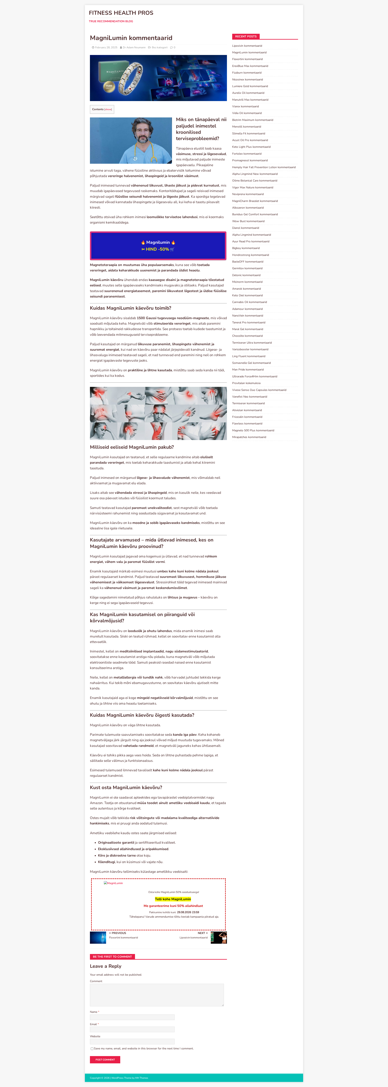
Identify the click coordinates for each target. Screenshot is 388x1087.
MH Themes (141, 1078)
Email (94, 1024)
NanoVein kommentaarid (247, 316)
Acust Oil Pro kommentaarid (250, 140)
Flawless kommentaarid (247, 423)
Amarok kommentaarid (246, 289)
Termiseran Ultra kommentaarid (252, 343)
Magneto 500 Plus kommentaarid (253, 430)
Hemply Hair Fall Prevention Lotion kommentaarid (264, 167)
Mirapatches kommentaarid (249, 437)
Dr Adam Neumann (134, 47)
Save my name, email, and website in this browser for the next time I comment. (144, 1048)
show (108, 109)
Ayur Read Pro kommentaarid (250, 241)
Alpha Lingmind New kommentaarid (255, 174)
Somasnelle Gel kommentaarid (251, 363)
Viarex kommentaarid (245, 106)
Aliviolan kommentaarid (247, 410)
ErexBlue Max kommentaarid (250, 66)
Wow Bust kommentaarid (248, 221)
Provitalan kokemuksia (246, 383)
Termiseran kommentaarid (248, 403)
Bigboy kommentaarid (246, 248)
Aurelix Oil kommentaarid (248, 93)
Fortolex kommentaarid (246, 154)
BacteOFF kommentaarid (247, 262)
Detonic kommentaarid (246, 275)
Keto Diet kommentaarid (247, 295)
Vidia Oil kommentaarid (247, 113)
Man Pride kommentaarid (248, 369)
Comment (96, 981)
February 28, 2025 (106, 47)
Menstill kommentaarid (246, 127)
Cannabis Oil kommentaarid (249, 302)
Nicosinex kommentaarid (247, 79)
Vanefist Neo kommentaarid (249, 397)
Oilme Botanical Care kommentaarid (254, 181)
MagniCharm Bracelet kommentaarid (255, 201)
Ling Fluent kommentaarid (248, 356)
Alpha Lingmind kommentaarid (251, 235)
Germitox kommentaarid (247, 268)
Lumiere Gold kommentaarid (250, 86)
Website (95, 1036)
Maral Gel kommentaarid (247, 329)
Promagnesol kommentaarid (250, 160)
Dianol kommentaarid (245, 228)
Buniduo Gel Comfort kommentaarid (255, 214)
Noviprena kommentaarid (248, 194)
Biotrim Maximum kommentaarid (252, 120)
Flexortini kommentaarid (247, 59)
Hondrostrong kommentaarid (250, 255)
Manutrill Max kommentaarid (250, 100)
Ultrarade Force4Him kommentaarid (254, 376)
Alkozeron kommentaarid (248, 208)
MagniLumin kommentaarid (249, 52)
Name (94, 1012)
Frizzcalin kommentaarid (247, 417)
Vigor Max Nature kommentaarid (252, 187)
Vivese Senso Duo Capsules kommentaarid (259, 390)
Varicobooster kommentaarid (250, 349)
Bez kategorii (160, 47)
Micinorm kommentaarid (247, 282)
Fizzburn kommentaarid (246, 73)
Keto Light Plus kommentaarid (251, 147)
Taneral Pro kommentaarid (248, 322)
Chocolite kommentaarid (247, 336)
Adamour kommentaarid (247, 309)
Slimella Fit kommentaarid (248, 133)
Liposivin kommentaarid (247, 46)
